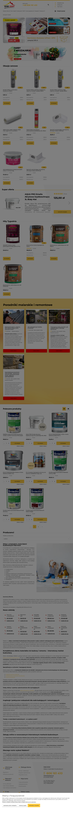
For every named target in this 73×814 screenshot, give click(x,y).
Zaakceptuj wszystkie (34, 805)
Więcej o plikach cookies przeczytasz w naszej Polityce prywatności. (19, 802)
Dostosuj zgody (22, 805)
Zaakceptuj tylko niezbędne (10, 805)
